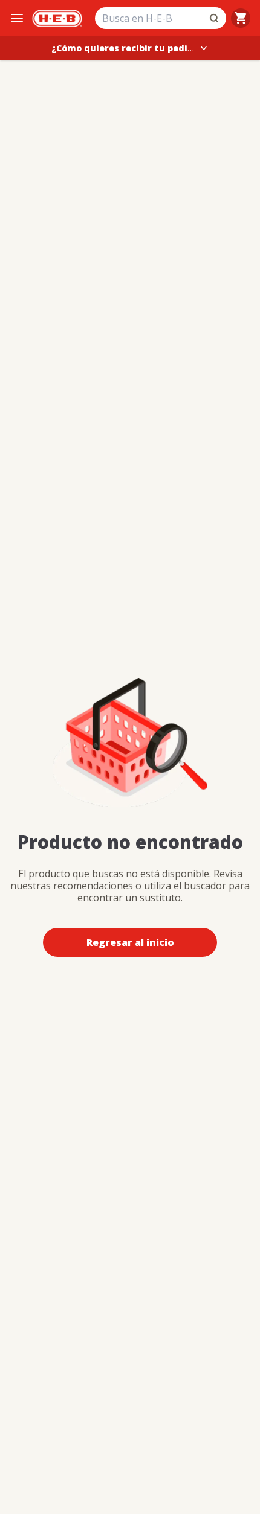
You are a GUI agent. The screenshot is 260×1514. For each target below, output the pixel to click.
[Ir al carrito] (240, 18)
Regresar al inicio (130, 942)
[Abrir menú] (17, 18)
